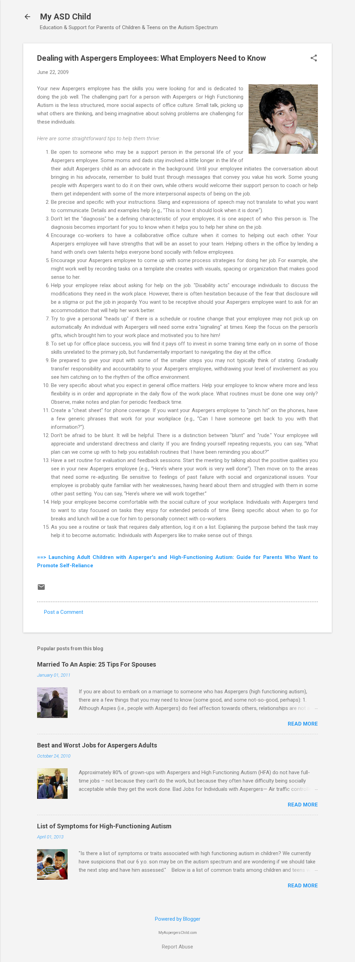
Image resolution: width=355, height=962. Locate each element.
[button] (314, 59)
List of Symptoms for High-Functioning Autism (104, 826)
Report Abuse (177, 947)
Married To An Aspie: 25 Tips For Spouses (96, 664)
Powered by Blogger (177, 919)
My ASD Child (65, 17)
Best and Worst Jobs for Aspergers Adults (97, 745)
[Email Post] (41, 589)
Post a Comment (63, 612)
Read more (303, 724)
